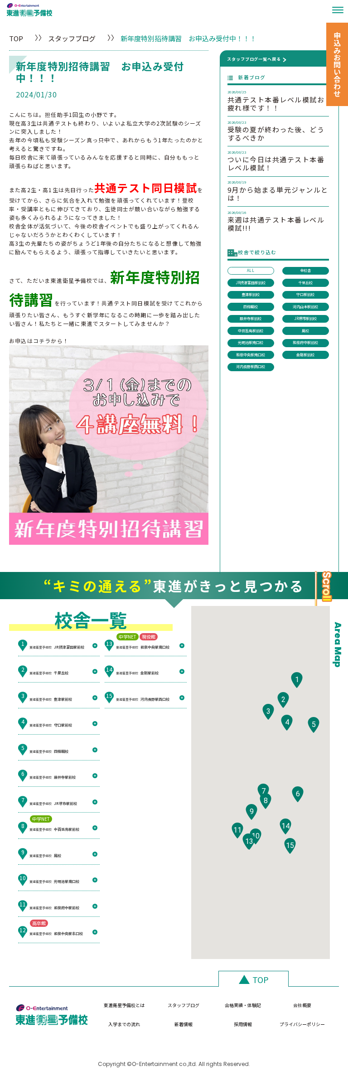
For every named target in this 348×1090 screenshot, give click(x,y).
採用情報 (243, 1024)
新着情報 (183, 1024)
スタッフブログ (72, 38)
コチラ (42, 340)
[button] (296, 680)
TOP (16, 38)
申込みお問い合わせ (337, 64)
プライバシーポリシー (302, 1024)
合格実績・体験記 (243, 1005)
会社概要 (302, 1005)
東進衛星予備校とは (124, 1005)
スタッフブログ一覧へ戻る (254, 59)
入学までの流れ (124, 1024)
